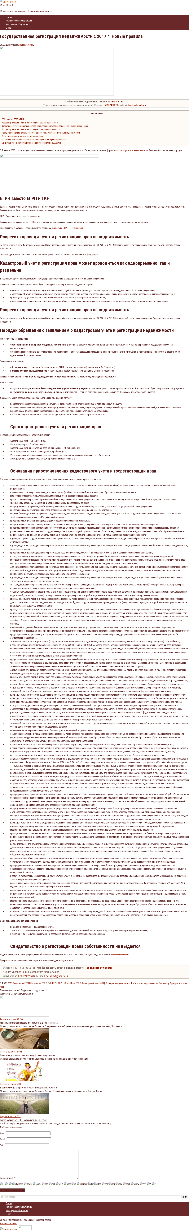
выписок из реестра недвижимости (131, 150)
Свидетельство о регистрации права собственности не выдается (31, 143)
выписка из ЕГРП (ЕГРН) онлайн (67, 228)
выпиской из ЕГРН (119, 954)
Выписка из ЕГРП (38, 983)
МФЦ (102, 983)
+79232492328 (111, 105)
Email (3, 1139)
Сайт (2, 1145)
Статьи (9, 17)
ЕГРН (54, 983)
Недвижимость (26, 44)
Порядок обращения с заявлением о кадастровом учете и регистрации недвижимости (41, 132)
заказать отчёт (116, 101)
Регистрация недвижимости (144, 983)
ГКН (50, 983)
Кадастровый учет (90, 983)
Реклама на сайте (8, 1223)
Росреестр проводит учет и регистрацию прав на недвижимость (31, 122)
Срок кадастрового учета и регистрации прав (22, 136)
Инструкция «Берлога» (17, 24)
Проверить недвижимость (118, 983)
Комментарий (7, 1178)
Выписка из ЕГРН (21, 983)
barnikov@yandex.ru (137, 105)
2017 (10, 983)
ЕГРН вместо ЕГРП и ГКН (13, 119)
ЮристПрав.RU (7, 5)
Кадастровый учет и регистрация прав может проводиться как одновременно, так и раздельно (45, 126)
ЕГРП (78, 983)
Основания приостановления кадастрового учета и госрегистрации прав (34, 139)
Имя (3, 1133)
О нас (8, 27)
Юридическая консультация (19, 20)
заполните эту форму (99, 967)
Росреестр (164, 983)
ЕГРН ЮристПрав (66, 983)
